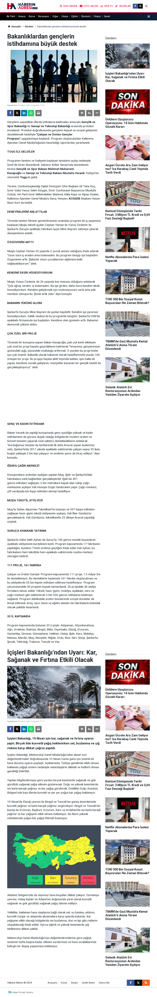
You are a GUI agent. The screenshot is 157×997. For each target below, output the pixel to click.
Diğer (55, 16)
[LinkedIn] (24, 113)
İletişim (74, 983)
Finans (97, 16)
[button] (82, 113)
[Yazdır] (38, 113)
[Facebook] (10, 113)
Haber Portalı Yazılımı (22, 992)
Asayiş (21, 16)
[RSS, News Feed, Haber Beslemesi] (146, 983)
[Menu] (149, 17)
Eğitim (74, 16)
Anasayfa (16, 26)
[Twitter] (17, 113)
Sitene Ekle (104, 983)
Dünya (64, 16)
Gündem (29, 26)
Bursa (32, 16)
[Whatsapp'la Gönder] (31, 113)
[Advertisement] (54, 395)
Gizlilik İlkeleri (88, 983)
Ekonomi (85, 16)
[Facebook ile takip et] (135, 6)
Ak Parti (11, 16)
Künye (64, 983)
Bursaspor (43, 16)
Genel (107, 16)
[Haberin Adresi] (22, 5)
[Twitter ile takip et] (140, 6)
